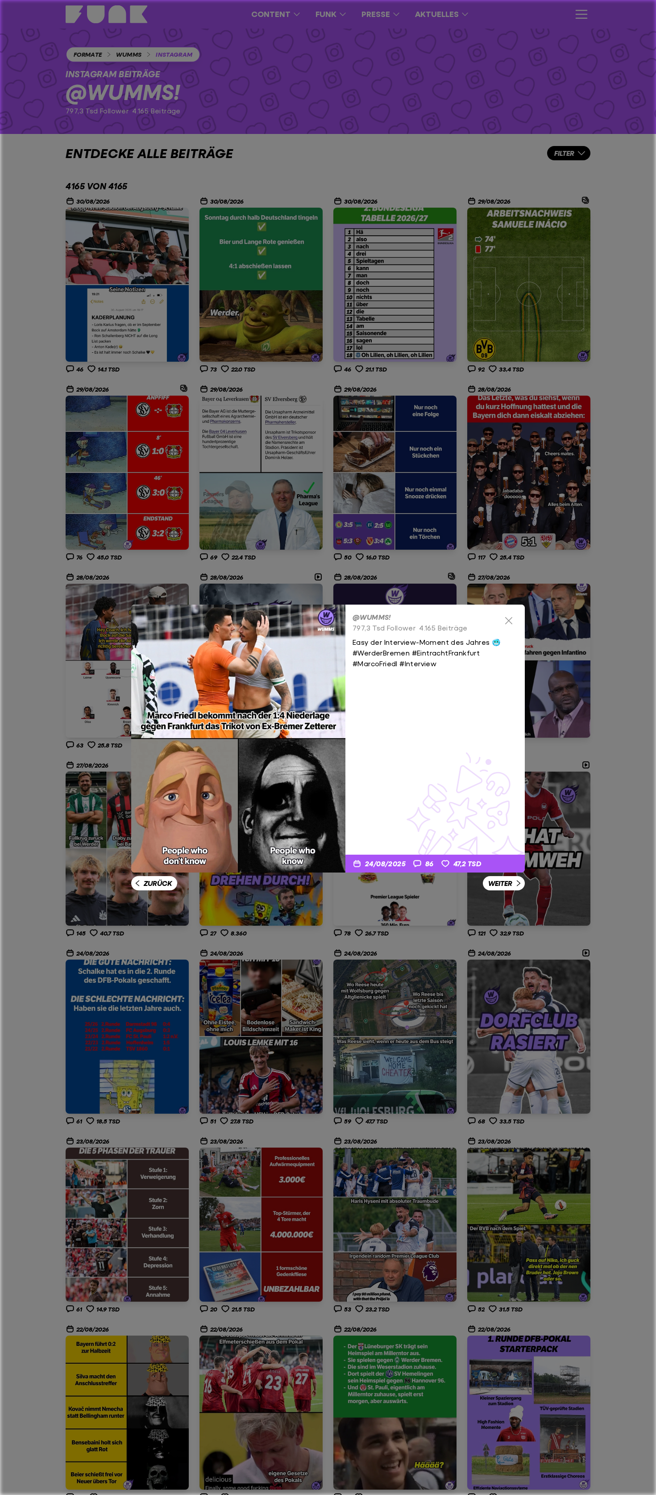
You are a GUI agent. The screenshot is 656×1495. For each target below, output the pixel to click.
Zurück (158, 883)
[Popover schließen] (509, 621)
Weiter (500, 883)
